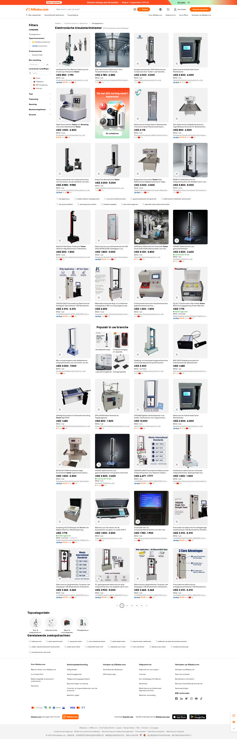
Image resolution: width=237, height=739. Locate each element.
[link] (234, 715)
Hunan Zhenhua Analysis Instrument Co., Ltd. (112, 426)
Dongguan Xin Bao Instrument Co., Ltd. (71, 371)
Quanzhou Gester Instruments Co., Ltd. (188, 80)
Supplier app (128, 717)
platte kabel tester (118, 641)
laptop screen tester (159, 647)
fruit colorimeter (138, 647)
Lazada (118, 728)
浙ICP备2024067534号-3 (181, 735)
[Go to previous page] (117, 605)
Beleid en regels (73, 695)
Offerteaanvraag (109, 674)
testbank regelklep (109, 204)
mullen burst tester (73, 647)
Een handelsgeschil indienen (150, 679)
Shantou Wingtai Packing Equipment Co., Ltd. (73, 426)
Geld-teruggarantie (74, 674)
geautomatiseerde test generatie (144, 199)
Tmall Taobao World (106, 728)
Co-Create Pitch (37, 674)
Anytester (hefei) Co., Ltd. (183, 259)
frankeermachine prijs (180, 647)
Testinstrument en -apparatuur (76, 23)
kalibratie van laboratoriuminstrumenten (172, 641)
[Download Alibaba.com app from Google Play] (197, 716)
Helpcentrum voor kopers (149, 670)
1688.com (93, 728)
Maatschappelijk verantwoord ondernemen (42, 680)
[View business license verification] (141, 735)
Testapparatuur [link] (97, 23)
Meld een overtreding (147, 695)
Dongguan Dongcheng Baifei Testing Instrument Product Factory (151, 135)
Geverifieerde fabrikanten (113, 670)
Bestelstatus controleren (184, 679)
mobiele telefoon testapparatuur (88, 199)
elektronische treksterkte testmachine (177, 199)
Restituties (143, 684)
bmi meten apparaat (131, 204)
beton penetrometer (56, 641)
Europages (154, 728)
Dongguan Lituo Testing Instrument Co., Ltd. (73, 257)
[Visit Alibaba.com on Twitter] (186, 698)
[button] (134, 9)
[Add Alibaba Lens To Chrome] (70, 716)
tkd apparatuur (64, 199)
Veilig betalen (72, 670)
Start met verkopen (182, 674)
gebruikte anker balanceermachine (157, 204)
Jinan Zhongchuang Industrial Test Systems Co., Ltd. (112, 80)
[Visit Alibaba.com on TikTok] (201, 698)
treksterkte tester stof (95, 647)
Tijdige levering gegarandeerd (78, 679)
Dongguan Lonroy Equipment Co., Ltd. (70, 135)
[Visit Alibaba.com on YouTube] (196, 698)
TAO (137, 728)
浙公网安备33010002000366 (158, 735)
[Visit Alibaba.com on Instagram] (191, 698)
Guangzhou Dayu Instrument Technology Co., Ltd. (190, 190)
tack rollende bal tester (97, 641)
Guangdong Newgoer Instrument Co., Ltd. (72, 80)
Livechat (142, 674)
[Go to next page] (146, 605)
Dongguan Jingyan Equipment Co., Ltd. (149, 314)
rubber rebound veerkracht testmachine (45, 647)
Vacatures (35, 686)
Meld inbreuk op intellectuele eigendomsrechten (150, 689)
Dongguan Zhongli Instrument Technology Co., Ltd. (190, 135)
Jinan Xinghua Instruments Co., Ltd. (147, 80)
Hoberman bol (36, 641)
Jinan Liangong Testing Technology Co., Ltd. (73, 190)
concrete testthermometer (116, 199)
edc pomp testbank (66, 204)
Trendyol (144, 728)
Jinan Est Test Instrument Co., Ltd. (147, 257)
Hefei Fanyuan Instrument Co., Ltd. (147, 426)
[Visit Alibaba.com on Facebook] (176, 698)
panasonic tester (76, 641)
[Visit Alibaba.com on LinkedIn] (181, 698)
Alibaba (58, 23)
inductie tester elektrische (142, 641)
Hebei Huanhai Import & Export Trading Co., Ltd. (190, 316)
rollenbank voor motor (118, 647)
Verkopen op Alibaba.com (185, 670)
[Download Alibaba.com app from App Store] (179, 716)
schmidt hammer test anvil (40, 652)
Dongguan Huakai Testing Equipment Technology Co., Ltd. (112, 314)
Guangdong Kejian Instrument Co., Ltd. (149, 371)
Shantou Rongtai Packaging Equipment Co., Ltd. (190, 371)
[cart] (168, 10)
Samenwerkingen (181, 688)
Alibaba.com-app (163, 717)
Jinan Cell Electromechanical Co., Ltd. (109, 188)
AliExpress (83, 728)
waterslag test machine (88, 204)
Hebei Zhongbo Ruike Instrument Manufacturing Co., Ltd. (151, 190)
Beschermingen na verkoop (77, 684)
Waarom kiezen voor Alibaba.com (43, 670)
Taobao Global (128, 728)
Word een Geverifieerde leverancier (189, 684)
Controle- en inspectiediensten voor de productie (82, 689)
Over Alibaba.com (38, 664)
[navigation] (39, 315)
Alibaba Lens (36, 717)
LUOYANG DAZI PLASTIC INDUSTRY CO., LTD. (73, 314)
